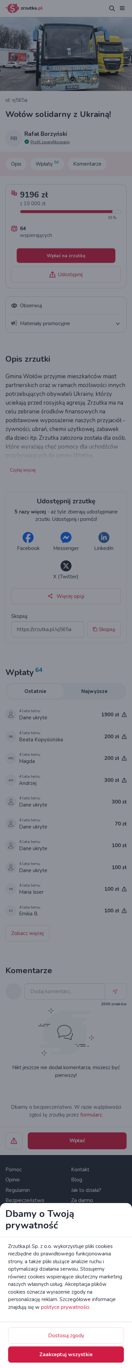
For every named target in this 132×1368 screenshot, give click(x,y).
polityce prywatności (65, 1307)
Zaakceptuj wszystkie (66, 1354)
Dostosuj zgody (66, 1335)
